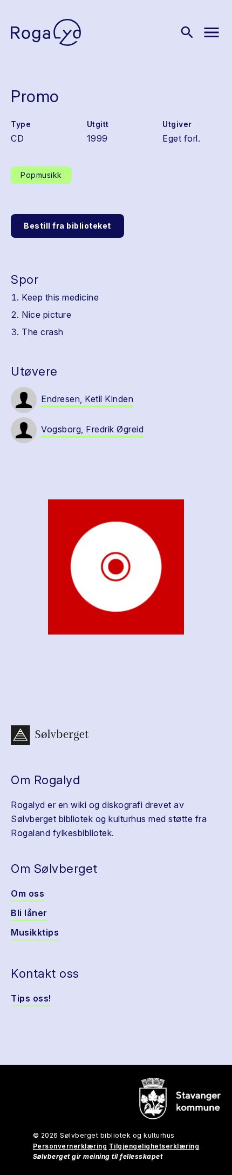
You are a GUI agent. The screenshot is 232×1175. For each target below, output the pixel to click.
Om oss (27, 893)
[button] (116, 567)
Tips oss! (31, 998)
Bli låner (29, 912)
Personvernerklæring (70, 1146)
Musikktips (35, 932)
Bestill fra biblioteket (67, 225)
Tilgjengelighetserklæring (154, 1146)
